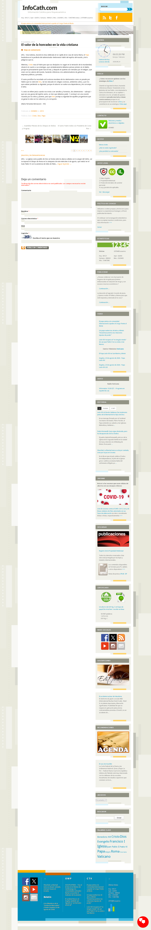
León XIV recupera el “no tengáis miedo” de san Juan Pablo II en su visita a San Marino (112, 342)
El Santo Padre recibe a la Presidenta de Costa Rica (74, 127)
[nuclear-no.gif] (74, 142)
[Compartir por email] (121, 646)
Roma (115, 851)
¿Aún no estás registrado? (108, 148)
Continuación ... (104, 288)
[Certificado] (106, 601)
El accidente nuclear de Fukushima (110, 696)
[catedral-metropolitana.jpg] (83, 142)
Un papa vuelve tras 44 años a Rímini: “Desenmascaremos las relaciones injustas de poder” (111, 333)
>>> (110, 222)
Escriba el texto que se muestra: (46, 238)
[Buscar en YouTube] (105, 646)
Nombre (25, 211)
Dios (40, 82)
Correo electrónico (29, 219)
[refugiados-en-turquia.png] (38, 142)
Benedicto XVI (104, 837)
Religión (108, 852)
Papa (87, 55)
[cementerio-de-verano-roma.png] (65, 142)
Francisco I (117, 841)
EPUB (122, 574)
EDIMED (34, 111)
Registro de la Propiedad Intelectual (111, 551)
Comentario (26, 190)
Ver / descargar (104, 192)
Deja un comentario (32, 50)
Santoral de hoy (104, 59)
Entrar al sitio (103, 145)
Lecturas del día (104, 62)
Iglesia (102, 846)
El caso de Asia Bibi (105, 764)
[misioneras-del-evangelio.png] (56, 142)
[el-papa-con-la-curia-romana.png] (47, 142)
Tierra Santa (123, 852)
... (114, 425)
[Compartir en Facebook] (105, 637)
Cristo (30, 65)
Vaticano (120, 349)
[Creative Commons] (112, 176)
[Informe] (111, 911)
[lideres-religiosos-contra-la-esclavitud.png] (29, 142)
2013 (42, 111)
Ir (129, 9)
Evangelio (103, 841)
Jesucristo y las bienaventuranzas (33, 155)
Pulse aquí (123, 104)
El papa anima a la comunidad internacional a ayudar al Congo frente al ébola (47, 23)
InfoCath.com (39, 7)
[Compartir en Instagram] (113, 646)
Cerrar (99, 227)
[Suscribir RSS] (121, 637)
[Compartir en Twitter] (113, 637)
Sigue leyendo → (65, 164)
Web (23, 226)
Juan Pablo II (113, 846)
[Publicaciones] (113, 546)
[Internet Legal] (121, 176)
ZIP (126, 574)
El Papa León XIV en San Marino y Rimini (112, 353)
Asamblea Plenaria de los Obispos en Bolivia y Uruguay (39, 127)
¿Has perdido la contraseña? (108, 151)
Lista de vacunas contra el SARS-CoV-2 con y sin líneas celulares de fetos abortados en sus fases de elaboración (113, 511)
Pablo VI (123, 847)
